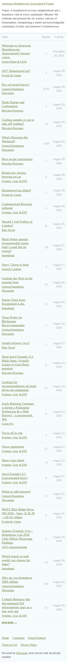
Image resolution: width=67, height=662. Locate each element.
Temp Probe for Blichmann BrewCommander (13, 321)
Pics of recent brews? (15, 84)
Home (5, 637)
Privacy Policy (29, 644)
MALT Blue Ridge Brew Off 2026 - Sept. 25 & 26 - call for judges (18, 513)
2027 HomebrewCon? (16, 71)
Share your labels (13, 460)
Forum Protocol (37, 637)
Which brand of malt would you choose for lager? (16, 560)
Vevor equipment (13, 446)
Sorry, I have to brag (15, 264)
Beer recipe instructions (17, 159)
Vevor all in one (12, 433)
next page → (9, 622)
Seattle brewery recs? (15, 343)
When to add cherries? (16, 491)
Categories (18, 637)
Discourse (22, 653)
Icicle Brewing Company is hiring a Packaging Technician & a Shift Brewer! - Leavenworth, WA (18, 411)
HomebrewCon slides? (16, 190)
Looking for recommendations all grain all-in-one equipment (19, 386)
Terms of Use (9, 644)
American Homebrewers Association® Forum (28, 3)
